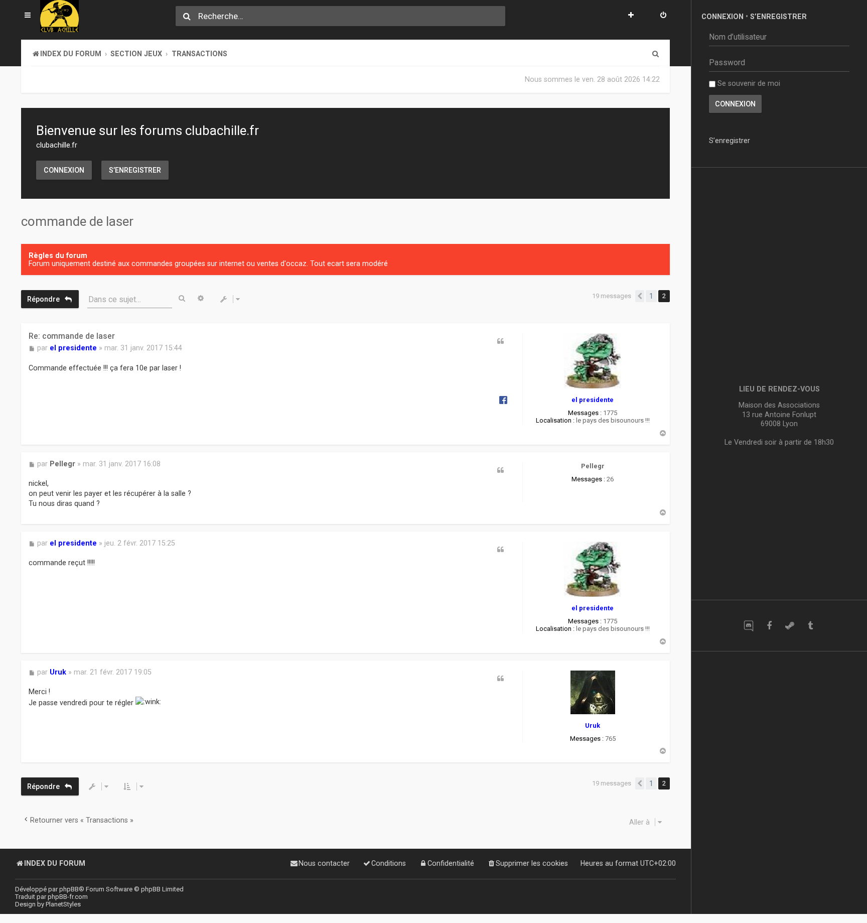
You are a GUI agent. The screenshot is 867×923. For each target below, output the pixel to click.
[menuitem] (663, 16)
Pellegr (593, 466)
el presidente (592, 400)
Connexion (64, 170)
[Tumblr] (810, 625)
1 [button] (651, 296)
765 (610, 738)
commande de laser (77, 221)
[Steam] (789, 625)
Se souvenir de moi (747, 83)
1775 (610, 413)
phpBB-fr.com (68, 896)
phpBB (69, 889)
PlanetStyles (63, 904)
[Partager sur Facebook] (503, 399)
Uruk (592, 725)
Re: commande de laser (72, 336)
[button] (639, 296)
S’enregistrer (135, 170)
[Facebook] (769, 625)
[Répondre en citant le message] (501, 341)
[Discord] (748, 625)
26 (610, 479)
